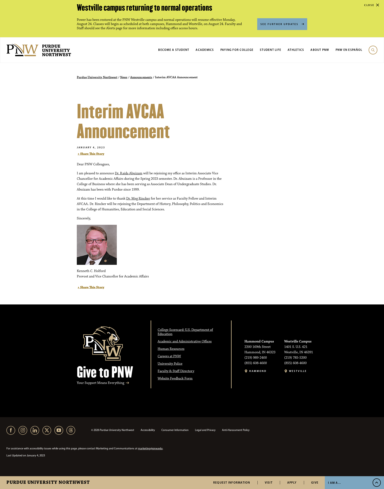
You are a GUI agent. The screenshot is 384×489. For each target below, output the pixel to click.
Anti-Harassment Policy (236, 430)
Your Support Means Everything (100, 383)
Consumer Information (175, 430)
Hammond (258, 371)
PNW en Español (349, 50)
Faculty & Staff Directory (176, 371)
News (123, 77)
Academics (205, 50)
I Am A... (334, 483)
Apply (292, 482)
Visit (269, 482)
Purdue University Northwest (48, 482)
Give (314, 482)
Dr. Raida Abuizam (128, 173)
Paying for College (237, 50)
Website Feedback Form (175, 378)
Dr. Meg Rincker (138, 198)
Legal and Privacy (205, 430)
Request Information (231, 482)
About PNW (319, 50)
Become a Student (173, 50)
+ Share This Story (91, 154)
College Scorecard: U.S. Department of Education (185, 332)
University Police (170, 363)
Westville (298, 371)
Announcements (141, 77)
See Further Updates (279, 24)
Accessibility (148, 430)
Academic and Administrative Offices (185, 341)
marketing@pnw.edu (150, 448)
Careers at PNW (169, 356)
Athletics (296, 50)
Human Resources (171, 349)
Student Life (270, 50)
